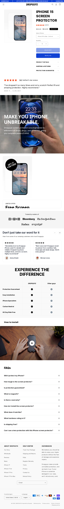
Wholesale (7, 453)
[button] (3, 4)
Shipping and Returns (29, 453)
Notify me (48, 55)
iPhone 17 (7, 465)
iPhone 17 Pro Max (9, 476)
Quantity (38, 40)
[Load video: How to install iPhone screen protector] (32, 343)
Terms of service (55, 503)
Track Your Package (29, 450)
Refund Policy (27, 476)
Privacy (25, 468)
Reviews (6, 457)
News (5, 461)
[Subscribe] (45, 483)
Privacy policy (46, 503)
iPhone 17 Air (8, 468)
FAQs (24, 457)
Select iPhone (40, 33)
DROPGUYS (19, 503)
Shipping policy (56, 505)
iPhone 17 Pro (8, 472)
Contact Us (26, 472)
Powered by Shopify (27, 503)
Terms (25, 465)
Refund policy (37, 503)
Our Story (7, 450)
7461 (20, 80)
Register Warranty (28, 461)
